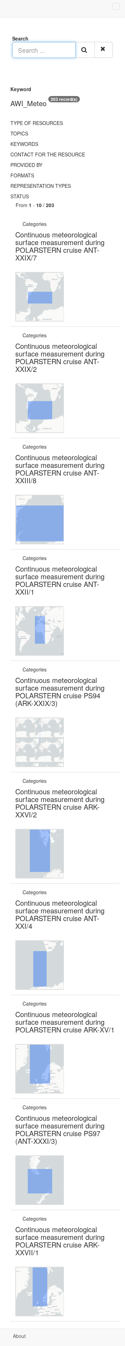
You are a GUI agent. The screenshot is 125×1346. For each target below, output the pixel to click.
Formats (22, 175)
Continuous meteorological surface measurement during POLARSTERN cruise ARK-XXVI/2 (60, 802)
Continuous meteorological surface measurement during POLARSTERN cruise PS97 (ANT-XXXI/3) (60, 1129)
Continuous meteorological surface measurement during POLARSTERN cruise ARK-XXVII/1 (60, 1240)
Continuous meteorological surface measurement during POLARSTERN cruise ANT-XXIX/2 (60, 357)
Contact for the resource (47, 154)
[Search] (85, 50)
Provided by (26, 164)
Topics (19, 133)
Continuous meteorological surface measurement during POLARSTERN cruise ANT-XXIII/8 (60, 468)
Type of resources (36, 122)
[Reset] (103, 50)
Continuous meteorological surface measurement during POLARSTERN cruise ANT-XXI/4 (60, 914)
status (19, 196)
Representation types (40, 185)
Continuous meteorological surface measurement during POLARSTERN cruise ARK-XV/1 (65, 1022)
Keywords (24, 143)
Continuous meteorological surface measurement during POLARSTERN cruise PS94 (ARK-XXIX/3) (60, 691)
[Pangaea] (48, 223)
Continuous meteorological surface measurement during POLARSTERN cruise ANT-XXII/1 (60, 580)
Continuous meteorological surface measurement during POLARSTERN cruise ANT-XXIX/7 (60, 246)
